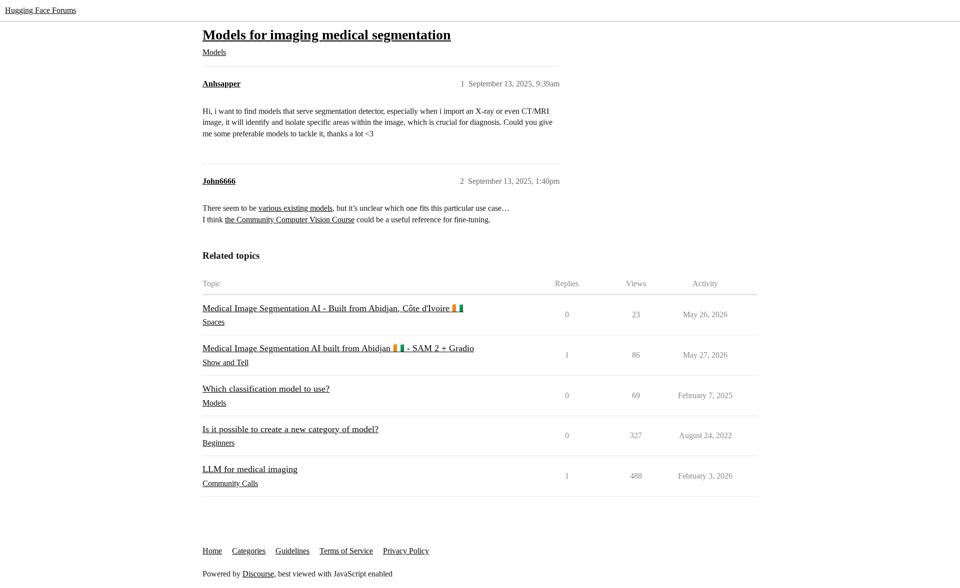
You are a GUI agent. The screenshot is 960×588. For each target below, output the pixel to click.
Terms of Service (346, 551)
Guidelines (293, 551)
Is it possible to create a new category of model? (290, 429)
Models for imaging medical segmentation (326, 34)
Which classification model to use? (266, 389)
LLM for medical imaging (250, 469)
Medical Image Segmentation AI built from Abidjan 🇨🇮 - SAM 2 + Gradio (338, 348)
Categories (249, 551)
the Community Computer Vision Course (289, 219)
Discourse (258, 574)
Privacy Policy (406, 551)
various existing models (295, 208)
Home (212, 551)
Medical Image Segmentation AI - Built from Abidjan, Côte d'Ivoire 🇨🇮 (333, 308)
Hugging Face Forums (40, 10)
